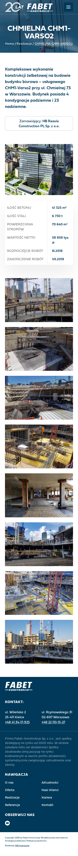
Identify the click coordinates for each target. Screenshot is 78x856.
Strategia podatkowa (15, 840)
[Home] (29, 7)
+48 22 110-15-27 (53, 721)
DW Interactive (22, 845)
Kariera (47, 797)
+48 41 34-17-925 (17, 721)
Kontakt (47, 804)
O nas (9, 782)
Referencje (12, 804)
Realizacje (24, 43)
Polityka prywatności (37, 840)
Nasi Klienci (50, 790)
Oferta (9, 790)
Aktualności (50, 782)
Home (9, 43)
